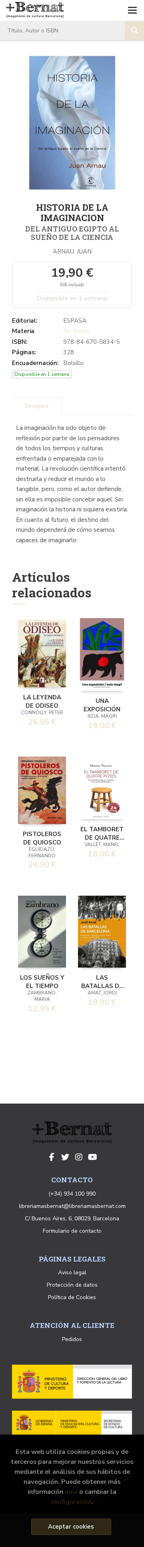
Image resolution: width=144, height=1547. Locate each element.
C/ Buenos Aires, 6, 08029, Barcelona (72, 1218)
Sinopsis (36, 406)
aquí (71, 1491)
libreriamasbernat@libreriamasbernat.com (72, 1206)
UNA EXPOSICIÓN (102, 704)
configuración (71, 1501)
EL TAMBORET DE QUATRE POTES (102, 832)
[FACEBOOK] (52, 1157)
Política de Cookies (72, 1297)
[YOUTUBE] (92, 1157)
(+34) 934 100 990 (72, 1194)
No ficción (76, 331)
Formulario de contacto (72, 1231)
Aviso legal (72, 1272)
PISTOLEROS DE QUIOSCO (42, 837)
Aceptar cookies (71, 1527)
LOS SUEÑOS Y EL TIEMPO (42, 981)
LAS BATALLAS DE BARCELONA (102, 981)
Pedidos (72, 1339)
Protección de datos (72, 1285)
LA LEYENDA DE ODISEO (42, 701)
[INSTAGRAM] (79, 1157)
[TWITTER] (65, 1157)
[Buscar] (134, 30)
